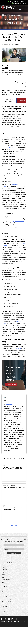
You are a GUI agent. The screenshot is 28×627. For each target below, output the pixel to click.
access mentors (13, 128)
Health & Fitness (7, 601)
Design (4, 611)
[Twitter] (6, 619)
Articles (7, 14)
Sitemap (23, 621)
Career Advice (17, 44)
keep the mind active (18, 221)
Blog (3, 582)
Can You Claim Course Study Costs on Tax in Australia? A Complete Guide (13, 468)
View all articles (13, 525)
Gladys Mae (9, 404)
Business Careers (13, 465)
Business (4, 589)
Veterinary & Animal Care (10, 609)
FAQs (3, 575)
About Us (4, 577)
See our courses (11, 384)
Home (3, 14)
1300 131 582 (23, 3)
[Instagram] (16, 619)
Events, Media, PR (7, 599)
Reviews (4, 570)
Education (5, 606)
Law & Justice (6, 594)
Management (6, 591)
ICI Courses (17, 348)
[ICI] (9, 7)
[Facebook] (2, 619)
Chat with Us (23, 1)
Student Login (16, 621)
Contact (4, 614)
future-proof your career (11, 147)
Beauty (4, 604)
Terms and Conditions (5, 621)
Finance (4, 596)
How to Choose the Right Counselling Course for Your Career (13, 508)
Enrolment (5, 572)
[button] (25, 7)
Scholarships (6, 580)
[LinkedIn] (12, 619)
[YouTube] (9, 619)
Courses (4, 567)
